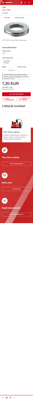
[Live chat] (10, 398)
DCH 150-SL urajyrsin (12, 132)
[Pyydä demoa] (7, 398)
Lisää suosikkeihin (10, 99)
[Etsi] (29, 2)
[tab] (7, 17)
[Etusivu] (9, 2)
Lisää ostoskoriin (17, 94)
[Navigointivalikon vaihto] (3, 2)
